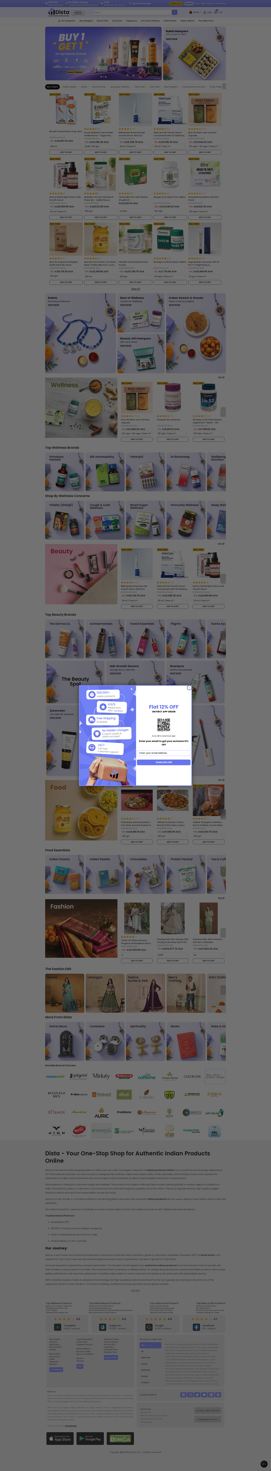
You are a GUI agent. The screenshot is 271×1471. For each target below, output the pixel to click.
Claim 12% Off (164, 762)
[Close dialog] (189, 687)
